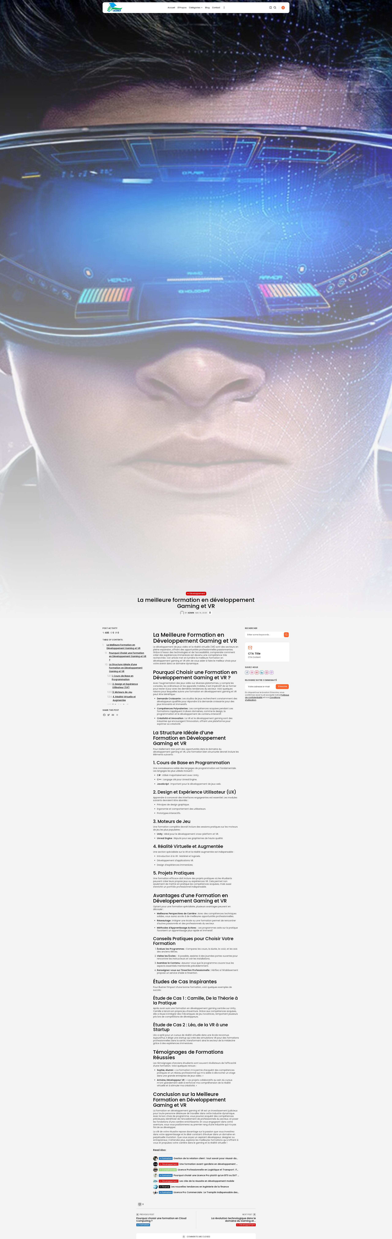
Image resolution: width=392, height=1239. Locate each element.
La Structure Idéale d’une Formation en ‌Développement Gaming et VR (125, 668)
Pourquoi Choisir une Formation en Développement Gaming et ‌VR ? (127, 656)
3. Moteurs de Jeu (122, 692)
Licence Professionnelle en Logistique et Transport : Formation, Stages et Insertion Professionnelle (232, 1169)
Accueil (171, 7)
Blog (207, 7)
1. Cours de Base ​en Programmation (122, 677)
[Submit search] (286, 634)
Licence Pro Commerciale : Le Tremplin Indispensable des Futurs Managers (215, 1192)
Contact (216, 7)
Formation (167, 1158)
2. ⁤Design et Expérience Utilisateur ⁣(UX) (125, 685)
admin (191, 613)
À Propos (182, 7)
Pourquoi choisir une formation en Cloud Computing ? (161, 1220)
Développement (197, 593)
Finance (165, 1186)
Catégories (194, 7)
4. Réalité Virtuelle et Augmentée (124, 698)
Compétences (169, 1169)
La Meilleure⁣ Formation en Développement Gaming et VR (123, 646)
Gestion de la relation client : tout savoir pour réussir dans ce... (209, 1158)
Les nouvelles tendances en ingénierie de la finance (200, 1186)
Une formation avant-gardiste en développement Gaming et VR (215, 1164)
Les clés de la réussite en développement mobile (206, 1181)
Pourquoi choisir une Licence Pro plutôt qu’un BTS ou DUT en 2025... (211, 1175)
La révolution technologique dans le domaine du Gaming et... (233, 1220)
